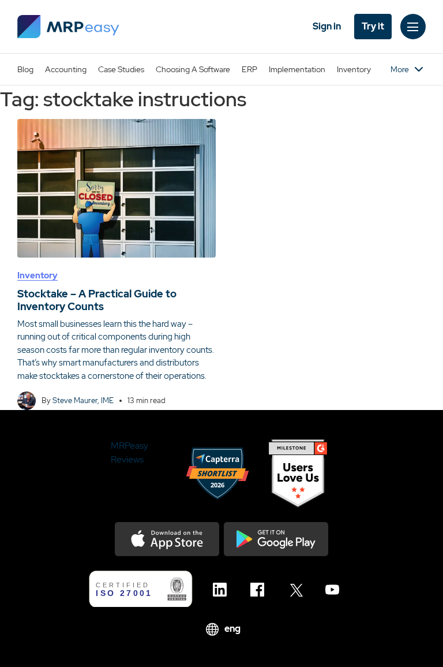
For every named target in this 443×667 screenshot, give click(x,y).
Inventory (354, 69)
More (400, 69)
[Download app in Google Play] (276, 539)
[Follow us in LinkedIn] (223, 589)
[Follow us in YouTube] (335, 589)
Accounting (66, 69)
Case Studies (121, 69)
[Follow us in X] (298, 589)
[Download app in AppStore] (167, 539)
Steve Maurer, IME (83, 400)
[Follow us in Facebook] (260, 589)
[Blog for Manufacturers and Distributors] (68, 26)
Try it (373, 26)
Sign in (327, 26)
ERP (249, 69)
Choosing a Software (193, 69)
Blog (25, 69)
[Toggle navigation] (413, 26)
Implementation (297, 69)
